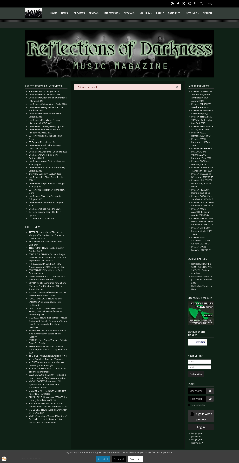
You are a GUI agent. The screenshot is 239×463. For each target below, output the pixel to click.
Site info (193, 14)
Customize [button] (135, 459)
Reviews (95, 14)
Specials (130, 14)
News (66, 14)
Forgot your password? (197, 435)
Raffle (160, 13)
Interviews (112, 14)
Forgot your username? (197, 441)
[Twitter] (183, 4)
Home (53, 13)
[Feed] (172, 4)
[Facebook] (178, 4)
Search (207, 13)
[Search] (201, 4)
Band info (175, 14)
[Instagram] (189, 4)
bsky (210, 3)
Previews (79, 13)
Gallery (146, 14)
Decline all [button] (119, 459)
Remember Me (198, 404)
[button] (4, 458)
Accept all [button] (103, 459)
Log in (201, 427)
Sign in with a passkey (203, 416)
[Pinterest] (195, 4)
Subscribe (196, 374)
